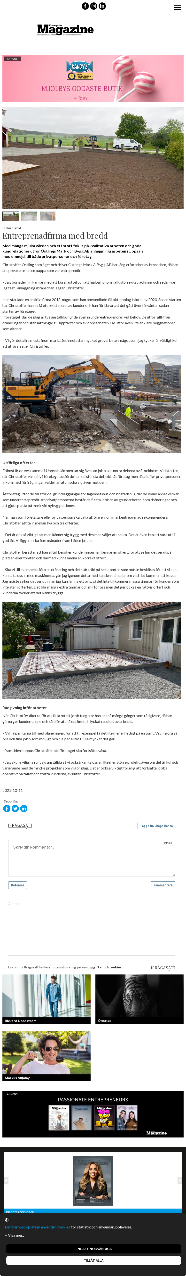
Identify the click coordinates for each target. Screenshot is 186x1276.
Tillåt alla (93, 1260)
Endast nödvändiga (94, 1249)
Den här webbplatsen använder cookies (37, 1227)
